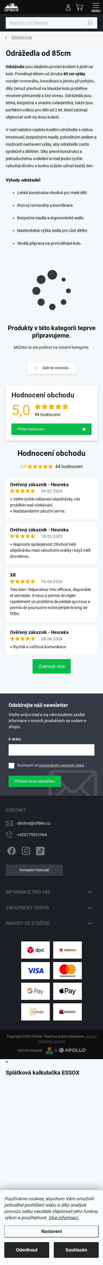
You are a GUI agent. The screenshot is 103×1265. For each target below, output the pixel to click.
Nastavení (51, 1231)
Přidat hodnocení (30, 429)
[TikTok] (39, 850)
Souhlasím (76, 1250)
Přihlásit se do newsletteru (35, 781)
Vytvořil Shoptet (29, 1051)
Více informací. (63, 1217)
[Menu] (96, 7)
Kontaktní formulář (34, 870)
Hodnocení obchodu (51, 453)
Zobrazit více (52, 666)
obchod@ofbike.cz (33, 823)
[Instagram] (25, 850)
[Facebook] (11, 850)
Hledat (90, 23)
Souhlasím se (50, 765)
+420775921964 (32, 834)
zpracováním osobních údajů (61, 765)
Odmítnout (26, 1250)
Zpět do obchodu (55, 368)
